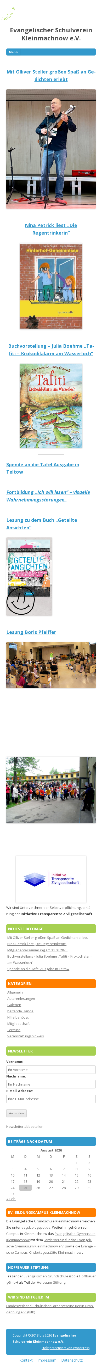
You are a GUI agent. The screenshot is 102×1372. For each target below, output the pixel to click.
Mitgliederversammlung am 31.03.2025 (37, 950)
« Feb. (11, 1198)
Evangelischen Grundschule (46, 1276)
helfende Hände (20, 1011)
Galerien (14, 1004)
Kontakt (26, 1360)
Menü (13, 52)
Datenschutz (72, 1360)
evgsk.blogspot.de (35, 1227)
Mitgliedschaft (18, 1023)
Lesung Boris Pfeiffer (31, 632)
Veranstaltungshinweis (25, 1036)
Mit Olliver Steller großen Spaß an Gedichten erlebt (47, 937)
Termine (13, 1029)
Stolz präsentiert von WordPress (65, 1348)
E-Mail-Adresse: (19, 1090)
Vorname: (14, 1061)
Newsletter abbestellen (24, 1126)
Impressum (46, 1360)
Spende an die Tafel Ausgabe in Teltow (38, 968)
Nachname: (16, 1076)
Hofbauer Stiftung (51, 1282)
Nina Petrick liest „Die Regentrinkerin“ (36, 943)
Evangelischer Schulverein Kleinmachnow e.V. (51, 34)
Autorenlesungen (21, 998)
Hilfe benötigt (18, 1017)
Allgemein (15, 992)
